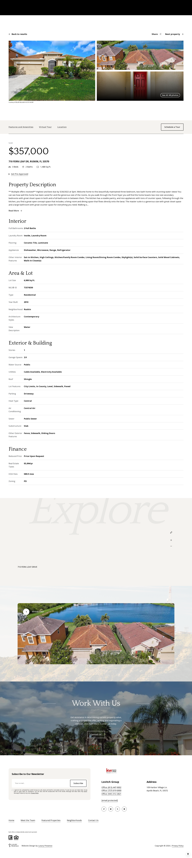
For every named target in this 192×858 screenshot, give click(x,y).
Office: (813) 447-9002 (111, 787)
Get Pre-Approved (19, 174)
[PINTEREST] (124, 809)
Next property (172, 34)
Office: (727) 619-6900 (111, 790)
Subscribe (78, 783)
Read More (14, 210)
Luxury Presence (45, 845)
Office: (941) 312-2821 (111, 794)
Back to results (19, 34)
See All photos (170, 95)
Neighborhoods (74, 820)
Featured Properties (51, 820)
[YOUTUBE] (110, 809)
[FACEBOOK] (104, 809)
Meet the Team (28, 820)
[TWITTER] (117, 809)
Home (11, 820)
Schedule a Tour (172, 127)
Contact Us (96, 734)
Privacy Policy (34, 793)
